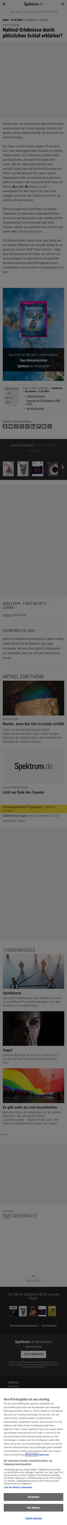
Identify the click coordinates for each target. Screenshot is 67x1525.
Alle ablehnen (33, 1507)
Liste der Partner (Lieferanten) (18, 1487)
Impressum (43, 1454)
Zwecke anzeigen (33, 1518)
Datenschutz (31, 1454)
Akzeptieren (33, 1496)
